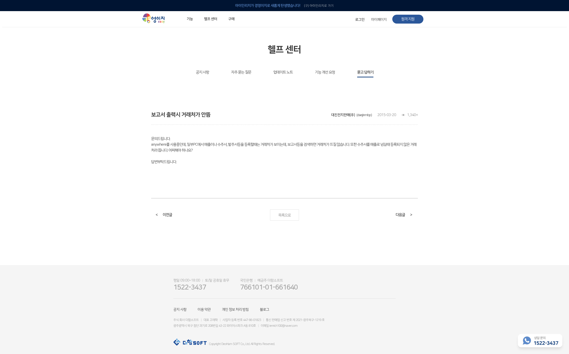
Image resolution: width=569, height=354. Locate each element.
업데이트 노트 (283, 72)
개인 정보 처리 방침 (235, 310)
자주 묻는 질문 (241, 72)
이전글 (164, 215)
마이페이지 (379, 20)
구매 (231, 19)
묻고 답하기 (365, 72)
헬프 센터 (210, 19)
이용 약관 (204, 310)
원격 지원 (407, 19)
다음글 (404, 215)
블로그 (264, 310)
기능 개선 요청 (325, 72)
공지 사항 (202, 72)
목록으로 (284, 215)
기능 (190, 19)
